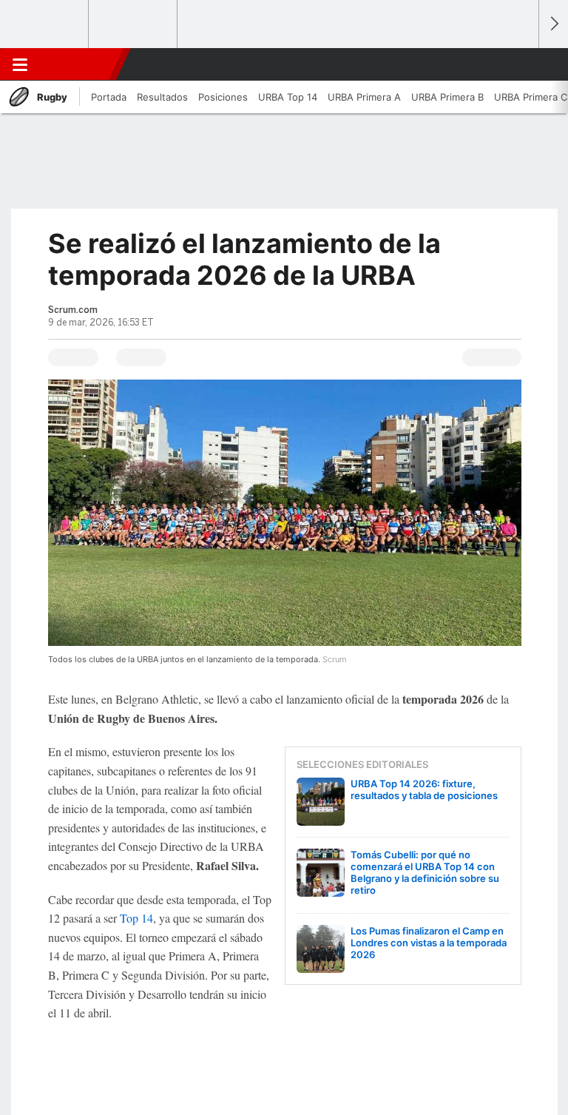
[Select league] (45, 24)
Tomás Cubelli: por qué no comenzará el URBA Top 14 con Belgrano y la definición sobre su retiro (425, 872)
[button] (519, 64)
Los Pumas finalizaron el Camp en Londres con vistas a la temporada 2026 (429, 942)
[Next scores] (553, 24)
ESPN (76, 64)
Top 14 (136, 918)
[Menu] (20, 64)
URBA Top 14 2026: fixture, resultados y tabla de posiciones (424, 789)
